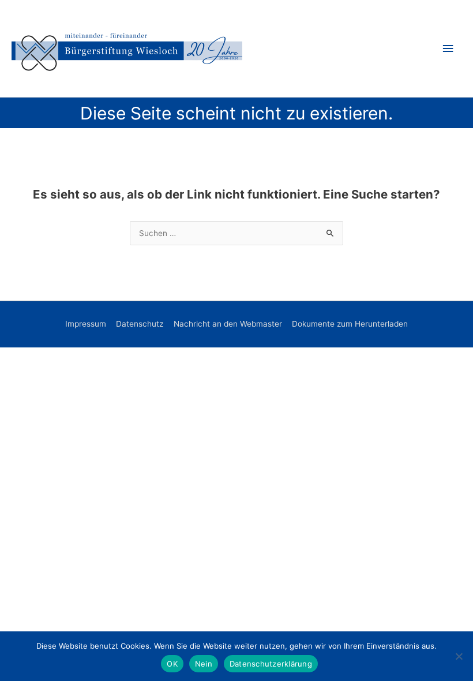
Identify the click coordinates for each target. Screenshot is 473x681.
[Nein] (458, 656)
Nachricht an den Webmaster (228, 323)
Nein (203, 663)
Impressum (85, 323)
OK (172, 663)
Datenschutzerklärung (271, 663)
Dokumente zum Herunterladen (350, 323)
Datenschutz (139, 323)
